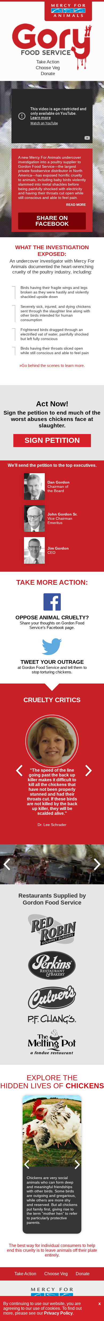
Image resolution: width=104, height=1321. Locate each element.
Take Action (47, 61)
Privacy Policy (58, 1313)
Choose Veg (48, 67)
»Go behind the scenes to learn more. (52, 365)
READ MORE (76, 205)
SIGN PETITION (52, 440)
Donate (48, 73)
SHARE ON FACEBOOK (52, 221)
